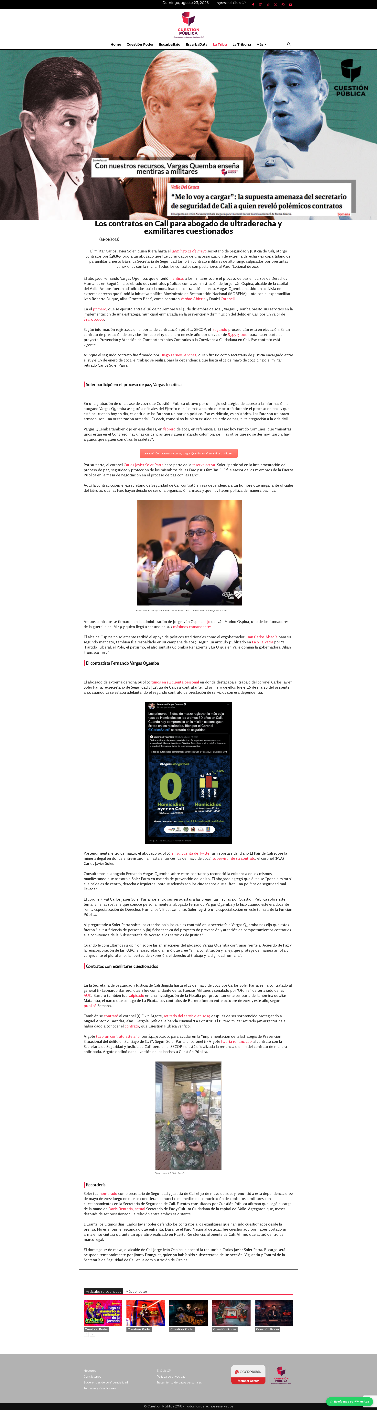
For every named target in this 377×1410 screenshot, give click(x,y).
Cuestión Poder (140, 44)
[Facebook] (253, 4)
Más (259, 44)
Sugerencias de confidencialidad (106, 1382)
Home (116, 44)
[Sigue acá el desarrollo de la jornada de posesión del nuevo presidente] (103, 1313)
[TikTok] (268, 4)
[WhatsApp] (283, 4)
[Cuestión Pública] (188, 24)
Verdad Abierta (193, 298)
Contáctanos (92, 1376)
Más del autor (136, 1291)
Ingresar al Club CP (231, 3)
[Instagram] (261, 4)
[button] (288, 45)
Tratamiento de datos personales (179, 1382)
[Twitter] (275, 4)
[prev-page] (86, 1334)
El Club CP (164, 1370)
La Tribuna (241, 44)
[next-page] (92, 1334)
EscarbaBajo (169, 44)
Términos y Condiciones (100, 1388)
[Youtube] (290, 4)
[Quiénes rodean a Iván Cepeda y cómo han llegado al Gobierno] (274, 1313)
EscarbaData (196, 44)
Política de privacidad (171, 1376)
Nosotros (90, 1370)
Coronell (228, 298)
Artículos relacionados (103, 1291)
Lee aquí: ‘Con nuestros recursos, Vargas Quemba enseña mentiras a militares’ (188, 453)
